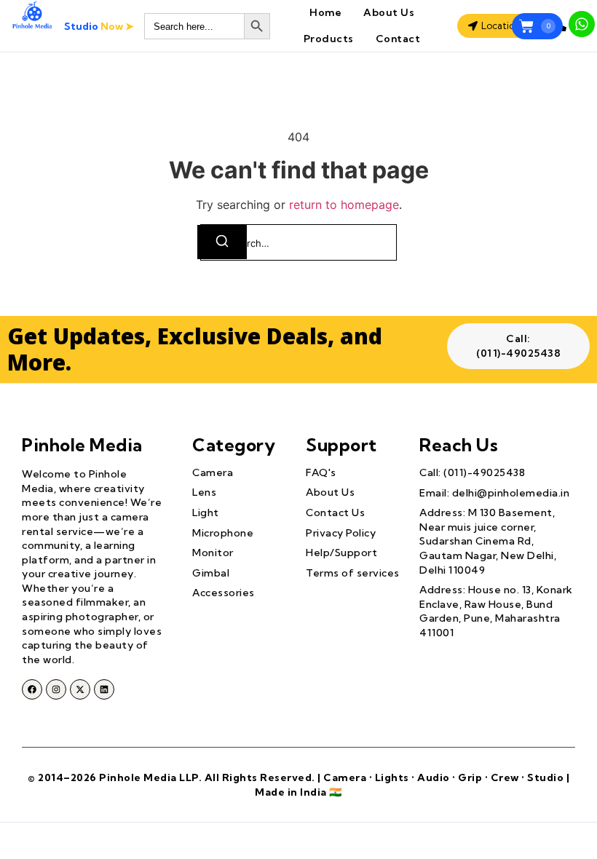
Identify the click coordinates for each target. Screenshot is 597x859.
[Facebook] (32, 689)
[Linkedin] (104, 689)
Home (325, 12)
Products (329, 38)
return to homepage (344, 204)
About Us (388, 12)
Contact (398, 38)
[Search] (222, 242)
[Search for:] (298, 242)
